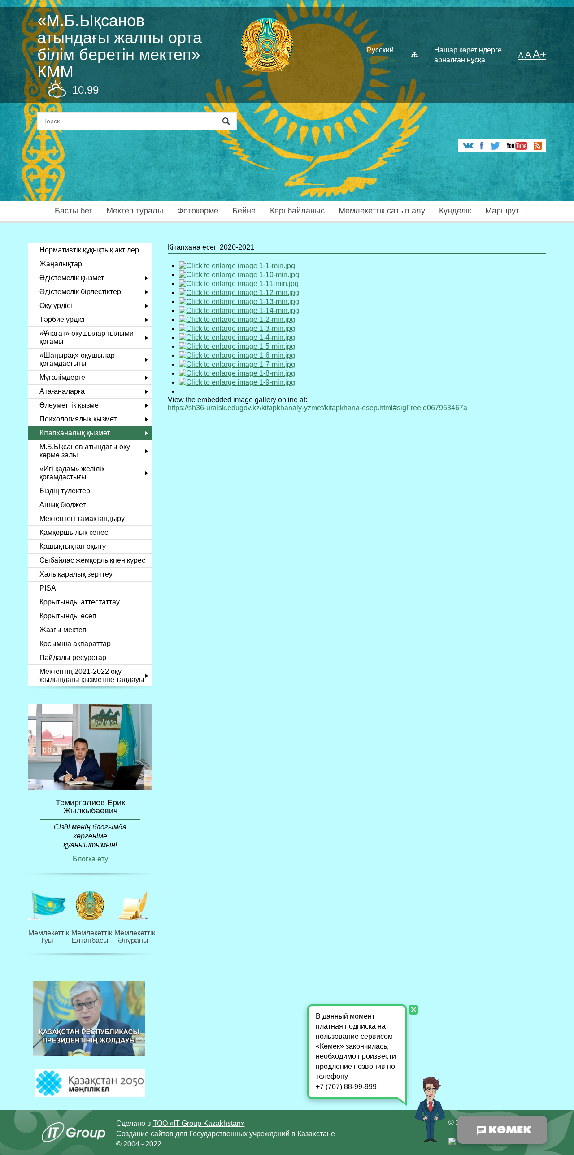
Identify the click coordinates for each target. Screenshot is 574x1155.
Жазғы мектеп (63, 630)
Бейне (244, 211)
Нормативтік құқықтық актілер (89, 250)
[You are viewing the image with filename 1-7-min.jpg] (237, 364)
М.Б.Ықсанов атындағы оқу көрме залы (84, 451)
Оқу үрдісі (55, 305)
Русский (380, 50)
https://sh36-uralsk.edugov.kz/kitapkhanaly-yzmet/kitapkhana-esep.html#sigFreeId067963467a (317, 408)
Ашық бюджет (62, 504)
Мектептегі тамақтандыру (82, 518)
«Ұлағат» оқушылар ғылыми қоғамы (86, 337)
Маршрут (502, 211)
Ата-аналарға (62, 391)
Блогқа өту (90, 859)
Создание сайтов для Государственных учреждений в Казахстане (225, 1134)
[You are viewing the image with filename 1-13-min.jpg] (239, 301)
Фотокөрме (197, 211)
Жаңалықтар (60, 264)
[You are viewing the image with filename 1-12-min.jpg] (239, 292)
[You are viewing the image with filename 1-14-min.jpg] (239, 310)
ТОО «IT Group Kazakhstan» (199, 1123)
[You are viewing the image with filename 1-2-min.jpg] (237, 319)
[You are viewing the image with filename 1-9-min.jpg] (237, 382)
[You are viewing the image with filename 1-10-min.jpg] (239, 274)
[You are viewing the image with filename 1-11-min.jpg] (239, 283)
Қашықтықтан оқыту (72, 546)
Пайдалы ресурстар (72, 657)
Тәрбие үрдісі (62, 319)
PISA (47, 588)
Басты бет (73, 211)
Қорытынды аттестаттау (79, 602)
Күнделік (455, 211)
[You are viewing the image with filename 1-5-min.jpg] (237, 346)
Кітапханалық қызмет (74, 433)
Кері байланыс (297, 211)
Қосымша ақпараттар (75, 643)
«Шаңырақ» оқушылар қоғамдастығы (77, 359)
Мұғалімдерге (62, 377)
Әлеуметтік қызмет (70, 405)
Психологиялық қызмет (78, 419)
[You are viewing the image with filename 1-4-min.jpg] (237, 337)
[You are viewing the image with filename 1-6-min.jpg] (237, 355)
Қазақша (381, 60)
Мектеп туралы (134, 211)
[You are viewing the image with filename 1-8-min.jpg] (237, 373)
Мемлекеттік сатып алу (382, 211)
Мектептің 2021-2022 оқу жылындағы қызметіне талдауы (91, 675)
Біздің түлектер (64, 491)
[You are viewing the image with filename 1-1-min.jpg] (237, 265)
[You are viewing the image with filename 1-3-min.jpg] (237, 328)
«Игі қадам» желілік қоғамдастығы (71, 473)
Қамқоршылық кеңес (73, 532)
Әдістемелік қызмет (71, 278)
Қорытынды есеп (67, 616)
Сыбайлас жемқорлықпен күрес (92, 560)
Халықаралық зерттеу (76, 574)
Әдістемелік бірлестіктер (80, 291)
